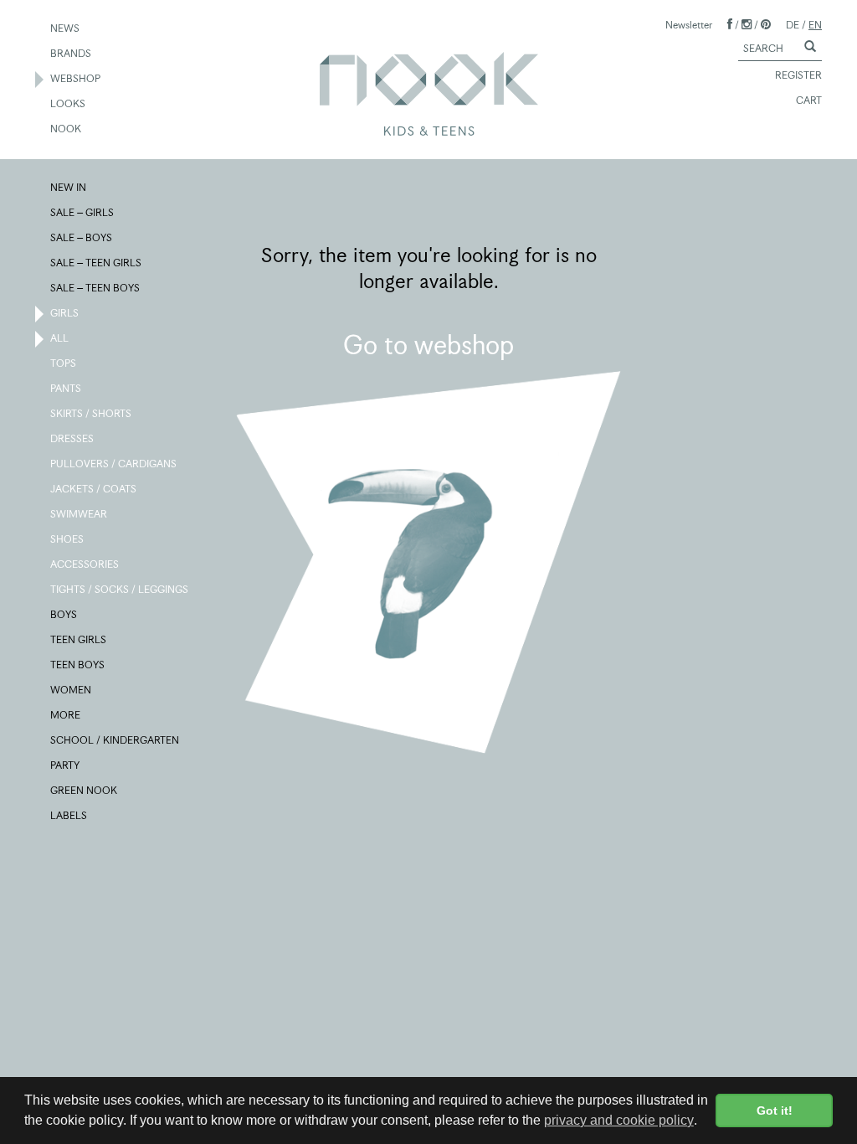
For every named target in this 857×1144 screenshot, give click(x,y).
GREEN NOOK (84, 790)
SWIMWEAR (79, 514)
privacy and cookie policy (619, 1120)
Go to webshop (428, 345)
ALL (60, 338)
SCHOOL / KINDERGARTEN (115, 740)
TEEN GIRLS (79, 639)
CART (809, 100)
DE (792, 24)
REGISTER (798, 75)
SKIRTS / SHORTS (91, 413)
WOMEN (71, 689)
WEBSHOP (76, 78)
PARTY (66, 765)
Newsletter (688, 24)
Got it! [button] (775, 1110)
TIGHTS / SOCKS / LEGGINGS (120, 589)
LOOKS (68, 103)
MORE (66, 715)
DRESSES (73, 438)
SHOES (68, 539)
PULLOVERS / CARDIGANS (114, 463)
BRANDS (71, 53)
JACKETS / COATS (94, 488)
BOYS (64, 614)
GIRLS (65, 313)
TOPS (64, 363)
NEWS (66, 28)
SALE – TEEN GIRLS (96, 262)
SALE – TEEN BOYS (96, 287)
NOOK (66, 128)
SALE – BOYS (82, 237)
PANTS (66, 388)
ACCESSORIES (85, 564)
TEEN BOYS (78, 664)
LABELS (69, 815)
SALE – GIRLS (83, 212)
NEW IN (69, 187)
